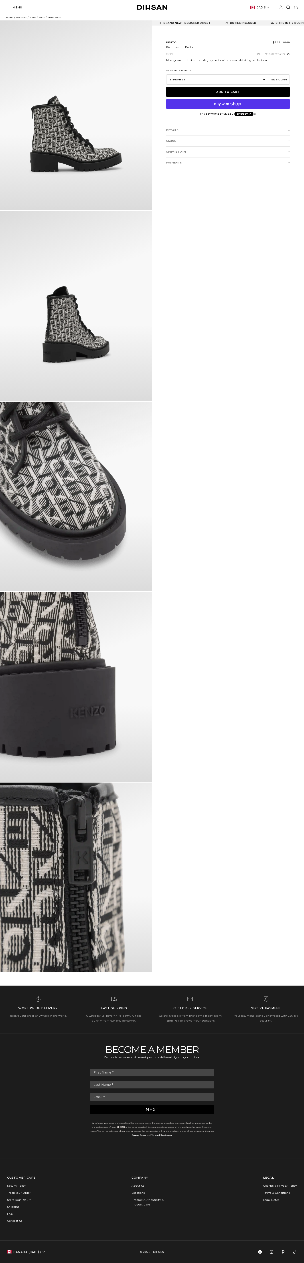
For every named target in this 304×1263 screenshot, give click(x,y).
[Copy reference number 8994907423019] (288, 54)
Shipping (13, 1206)
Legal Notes (271, 1199)
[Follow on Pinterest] (283, 1252)
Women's (21, 17)
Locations (138, 1192)
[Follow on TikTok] (294, 1252)
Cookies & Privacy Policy (280, 1185)
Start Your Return (19, 1199)
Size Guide (279, 79)
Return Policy (16, 1185)
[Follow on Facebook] (260, 1252)
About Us (138, 1185)
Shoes (32, 17)
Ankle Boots (54, 17)
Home (9, 17)
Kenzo (171, 42)
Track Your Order (19, 1192)
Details (172, 130)
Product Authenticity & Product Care (148, 1202)
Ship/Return (176, 151)
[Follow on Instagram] (271, 1252)
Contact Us (14, 1220)
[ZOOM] (141, 199)
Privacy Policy (139, 1135)
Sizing (171, 140)
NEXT (152, 1109)
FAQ (10, 1213)
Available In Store (178, 70)
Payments (174, 162)
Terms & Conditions (161, 1135)
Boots (42, 17)
